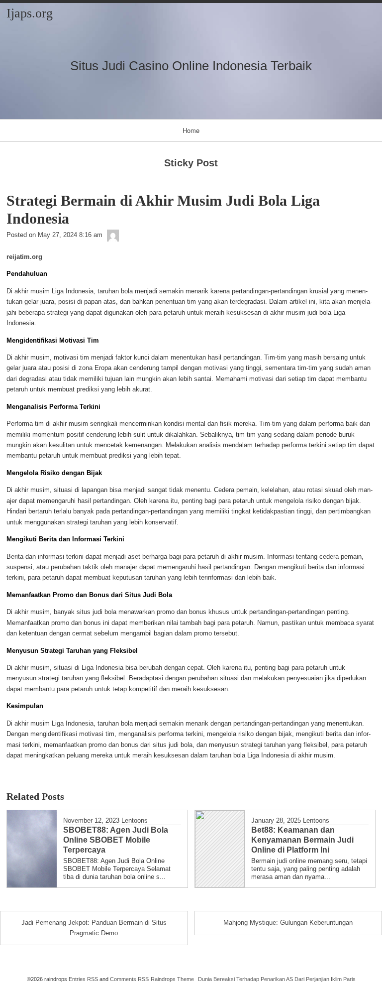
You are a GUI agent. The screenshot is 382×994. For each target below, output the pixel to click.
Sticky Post (191, 162)
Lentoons (134, 820)
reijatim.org (24, 256)
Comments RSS (129, 979)
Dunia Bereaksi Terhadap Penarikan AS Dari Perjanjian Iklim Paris (277, 979)
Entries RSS (83, 979)
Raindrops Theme (172, 979)
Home (191, 130)
